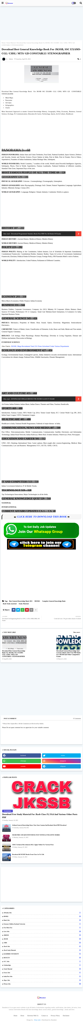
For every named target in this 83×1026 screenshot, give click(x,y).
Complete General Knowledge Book (53, 601)
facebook (23, 755)
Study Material (11, 43)
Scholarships (42, 965)
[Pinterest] (27, 610)
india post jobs (42, 976)
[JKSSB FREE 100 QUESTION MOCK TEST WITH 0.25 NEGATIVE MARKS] (6, 838)
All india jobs (42, 913)
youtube (23, 766)
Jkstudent (54, 1020)
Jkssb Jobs (42, 946)
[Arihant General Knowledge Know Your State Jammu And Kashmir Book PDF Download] (6, 828)
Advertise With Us (32, 1015)
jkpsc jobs (42, 980)
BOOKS (37, 601)
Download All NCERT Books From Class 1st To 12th (28, 854)
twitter (63, 755)
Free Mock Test (42, 927)
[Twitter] (18, 610)
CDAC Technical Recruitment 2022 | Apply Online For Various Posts (33, 844)
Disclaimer (66, 1015)
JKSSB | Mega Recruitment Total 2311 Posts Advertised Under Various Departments (40, 346)
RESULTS (42, 957)
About (22, 1015)
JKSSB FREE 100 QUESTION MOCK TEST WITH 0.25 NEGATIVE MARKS (36, 835)
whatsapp (23, 761)
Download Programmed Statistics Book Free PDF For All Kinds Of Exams (36, 234)
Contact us (44, 1015)
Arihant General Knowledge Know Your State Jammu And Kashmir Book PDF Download (39, 825)
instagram (63, 761)
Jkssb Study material (10, 604)
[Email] (31, 610)
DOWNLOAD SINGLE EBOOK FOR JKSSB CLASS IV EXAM (32, 399)
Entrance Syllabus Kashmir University (42, 924)
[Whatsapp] (22, 610)
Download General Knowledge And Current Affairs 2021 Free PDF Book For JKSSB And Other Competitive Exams (68, 653)
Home (3, 43)
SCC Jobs (42, 961)
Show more (76, 632)
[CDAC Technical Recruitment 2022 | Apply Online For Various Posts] (6, 847)
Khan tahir (37, 1020)
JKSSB (42, 939)
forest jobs (42, 972)
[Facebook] (14, 610)
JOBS (42, 943)
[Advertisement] (41, 23)
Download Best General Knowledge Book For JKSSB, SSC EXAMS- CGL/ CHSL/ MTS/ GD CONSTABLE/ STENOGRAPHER (13, 653)
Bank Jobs (42, 920)
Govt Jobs (42, 931)
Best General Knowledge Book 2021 (20, 601)
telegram (63, 766)
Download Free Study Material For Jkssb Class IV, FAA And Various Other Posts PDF (39, 815)
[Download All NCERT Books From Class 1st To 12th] (6, 857)
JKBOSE (42, 935)
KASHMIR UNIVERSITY (42, 954)
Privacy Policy (55, 1015)
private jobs (42, 984)
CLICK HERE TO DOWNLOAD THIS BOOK (42, 516)
